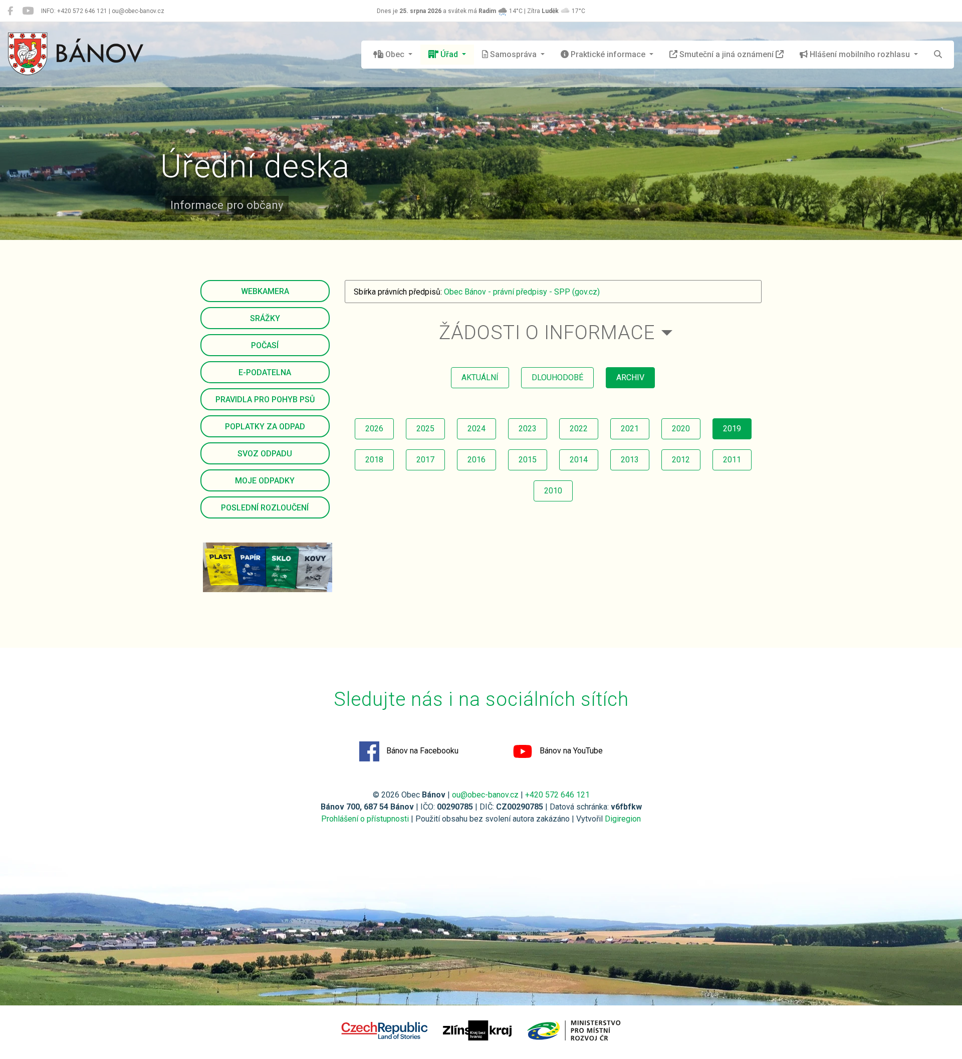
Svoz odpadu (264, 453)
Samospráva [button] (513, 54)
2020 (681, 428)
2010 (553, 490)
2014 (579, 459)
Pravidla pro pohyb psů (265, 399)
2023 (528, 428)
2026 (374, 428)
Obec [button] (394, 54)
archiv (630, 377)
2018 (374, 459)
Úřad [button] (449, 54)
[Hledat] (938, 55)
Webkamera (265, 291)
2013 (630, 459)
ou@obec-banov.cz (485, 795)
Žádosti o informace (547, 332)
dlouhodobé (557, 377)
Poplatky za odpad (265, 426)
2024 (476, 428)
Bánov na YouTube (570, 750)
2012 (681, 459)
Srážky (265, 318)
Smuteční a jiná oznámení (726, 54)
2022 (579, 428)
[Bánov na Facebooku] (10, 11)
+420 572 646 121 (557, 795)
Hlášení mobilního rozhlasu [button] (860, 54)
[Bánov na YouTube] (28, 11)
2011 (732, 459)
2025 (425, 428)
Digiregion (623, 819)
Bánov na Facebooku (421, 750)
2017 (425, 459)
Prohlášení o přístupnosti (365, 819)
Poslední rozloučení (265, 507)
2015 (528, 459)
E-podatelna (264, 372)
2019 (732, 428)
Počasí (265, 345)
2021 (630, 428)
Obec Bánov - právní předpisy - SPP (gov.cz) (522, 292)
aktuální (480, 377)
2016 (476, 459)
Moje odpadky (265, 480)
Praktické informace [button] (608, 54)
